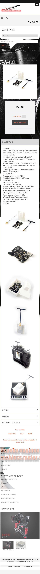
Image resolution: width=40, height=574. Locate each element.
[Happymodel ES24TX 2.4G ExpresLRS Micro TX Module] (19, 80)
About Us (4, 487)
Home (2, 51)
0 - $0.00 (33, 22)
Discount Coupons (8, 498)
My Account (5, 491)
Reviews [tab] (5, 416)
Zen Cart (34, 559)
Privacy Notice (17, 566)
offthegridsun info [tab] (11, 423)
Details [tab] (5, 410)
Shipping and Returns (9, 479)
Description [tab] (7, 142)
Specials (4, 461)
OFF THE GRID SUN (18, 559)
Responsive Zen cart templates (15, 561)
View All (4, 469)
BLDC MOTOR (21, 549)
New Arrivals (5, 465)
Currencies (8, 29)
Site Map (10, 566)
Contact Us (5, 483)
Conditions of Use (27, 566)
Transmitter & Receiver (14, 51)
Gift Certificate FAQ (8, 494)
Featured (4, 457)
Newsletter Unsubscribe (10, 502)
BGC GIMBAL (8, 550)
